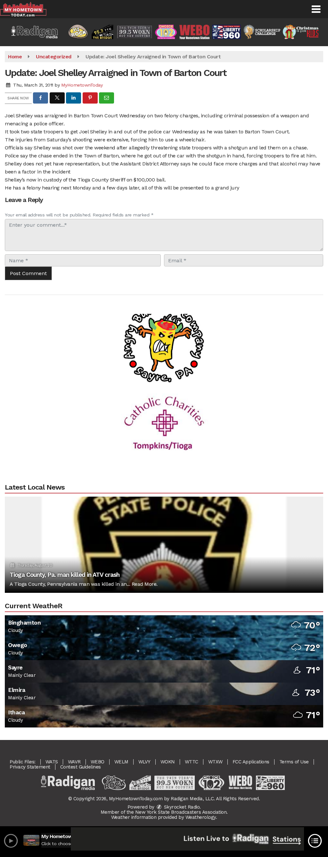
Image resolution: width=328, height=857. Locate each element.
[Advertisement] (164, 328)
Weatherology (200, 817)
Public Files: (23, 762)
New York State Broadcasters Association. (181, 812)
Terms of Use (294, 762)
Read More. (145, 584)
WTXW (215, 762)
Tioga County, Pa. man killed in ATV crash (64, 574)
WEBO (97, 762)
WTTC (191, 762)
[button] (316, 9)
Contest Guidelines (80, 767)
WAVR (74, 762)
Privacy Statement (30, 767)
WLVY (144, 762)
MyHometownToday (82, 85)
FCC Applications (251, 762)
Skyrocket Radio (181, 807)
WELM (121, 762)
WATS (51, 762)
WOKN (167, 762)
